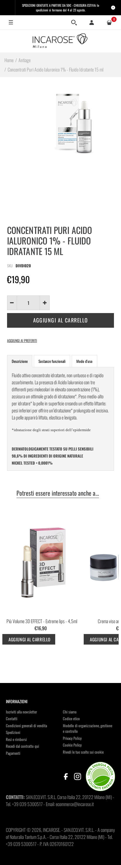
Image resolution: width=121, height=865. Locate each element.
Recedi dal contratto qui (22, 746)
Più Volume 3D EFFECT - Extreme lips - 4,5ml (41, 621)
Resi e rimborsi (16, 739)
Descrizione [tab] (20, 361)
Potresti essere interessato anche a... (57, 493)
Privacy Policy (72, 738)
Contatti (11, 718)
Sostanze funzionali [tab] (51, 361)
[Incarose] (60, 41)
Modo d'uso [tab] (84, 361)
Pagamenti (13, 753)
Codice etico (71, 718)
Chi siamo (70, 712)
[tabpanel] (60, 419)
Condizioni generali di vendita (26, 725)
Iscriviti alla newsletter (21, 712)
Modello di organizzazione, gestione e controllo (87, 728)
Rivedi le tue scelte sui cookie (83, 752)
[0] (109, 23)
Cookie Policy (72, 745)
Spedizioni (13, 732)
